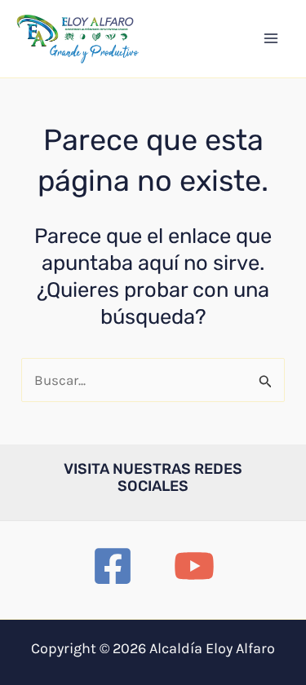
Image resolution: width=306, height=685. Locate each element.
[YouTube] (194, 566)
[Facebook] (112, 566)
